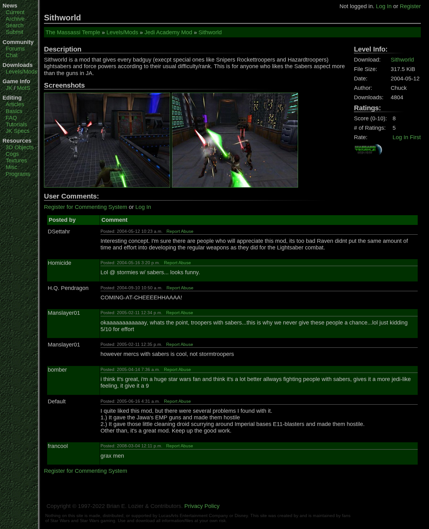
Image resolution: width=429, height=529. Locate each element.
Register (410, 6)
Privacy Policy (202, 506)
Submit (14, 32)
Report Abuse (179, 231)
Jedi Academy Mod (168, 32)
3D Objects (20, 147)
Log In (384, 6)
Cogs (12, 154)
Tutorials (16, 124)
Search (15, 25)
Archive (15, 19)
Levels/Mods (21, 71)
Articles (15, 104)
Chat (12, 55)
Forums (15, 49)
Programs (18, 174)
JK (9, 88)
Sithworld (210, 32)
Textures (16, 160)
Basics (14, 111)
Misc (11, 167)
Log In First (407, 137)
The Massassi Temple (73, 32)
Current (15, 12)
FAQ (11, 118)
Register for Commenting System (85, 207)
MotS (23, 88)
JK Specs (18, 131)
